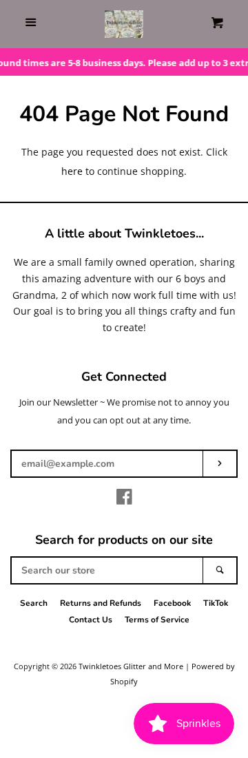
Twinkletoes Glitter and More (131, 666)
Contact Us (90, 619)
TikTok (215, 603)
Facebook (172, 603)
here (72, 171)
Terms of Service (157, 619)
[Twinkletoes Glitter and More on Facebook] (124, 499)
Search (34, 603)
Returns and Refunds (100, 603)
